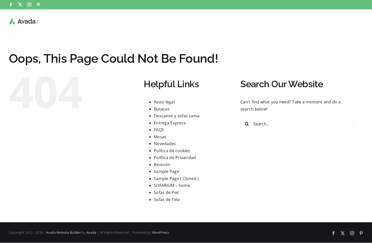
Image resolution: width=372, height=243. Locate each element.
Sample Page (166, 171)
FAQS (159, 129)
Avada (91, 232)
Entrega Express (170, 123)
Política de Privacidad (175, 157)
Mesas (160, 137)
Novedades (165, 143)
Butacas (162, 109)
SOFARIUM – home (172, 185)
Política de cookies (172, 150)
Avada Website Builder (63, 232)
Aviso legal (164, 102)
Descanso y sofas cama (176, 116)
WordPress (160, 232)
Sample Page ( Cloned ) (176, 178)
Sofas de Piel (166, 192)
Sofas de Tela (167, 199)
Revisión (162, 164)
